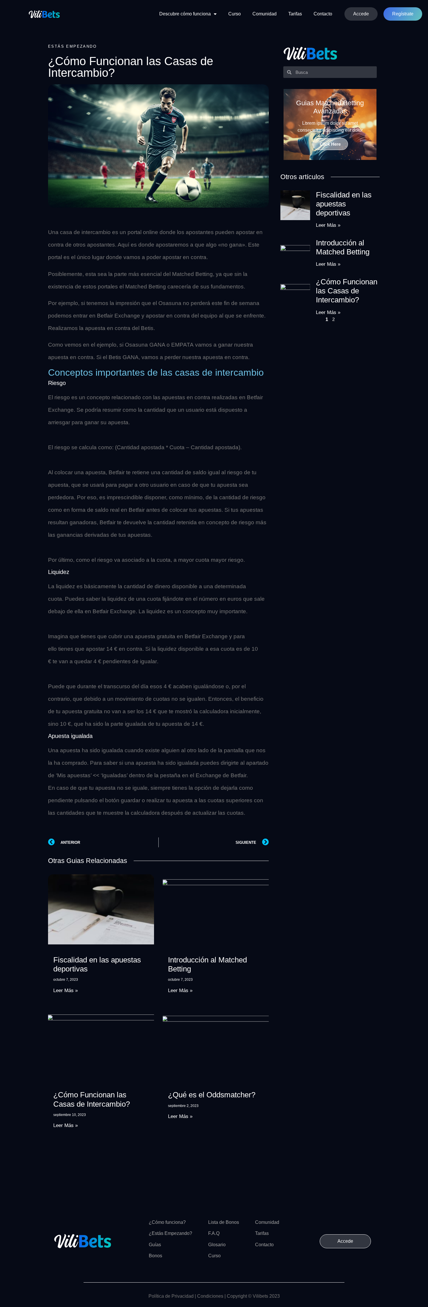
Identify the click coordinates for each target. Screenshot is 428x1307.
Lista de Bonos (223, 1222)
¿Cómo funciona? (167, 1222)
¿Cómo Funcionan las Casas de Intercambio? (91, 1099)
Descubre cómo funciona (185, 13)
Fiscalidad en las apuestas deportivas (344, 203)
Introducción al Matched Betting (342, 247)
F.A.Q (214, 1233)
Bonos (155, 1255)
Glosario (217, 1244)
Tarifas (295, 13)
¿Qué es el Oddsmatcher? (211, 1094)
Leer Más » (65, 990)
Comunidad (264, 13)
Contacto (323, 13)
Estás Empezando (72, 46)
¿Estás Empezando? (170, 1233)
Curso (234, 13)
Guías (155, 1244)
